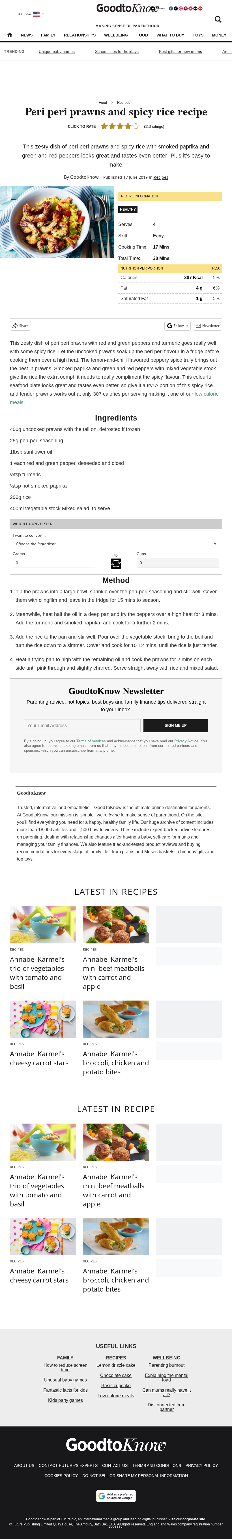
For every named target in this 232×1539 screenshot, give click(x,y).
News (27, 35)
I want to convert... (29, 535)
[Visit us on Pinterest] (186, 8)
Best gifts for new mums (180, 51)
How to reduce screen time (65, 1367)
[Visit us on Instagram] (180, 8)
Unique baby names (57, 51)
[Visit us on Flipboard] (190, 8)
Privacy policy (202, 1465)
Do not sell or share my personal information (135, 1475)
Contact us (115, 1465)
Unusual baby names (65, 1380)
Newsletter (211, 325)
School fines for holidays (117, 51)
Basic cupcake (116, 1385)
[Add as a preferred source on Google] (116, 1496)
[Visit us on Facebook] (171, 8)
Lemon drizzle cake (116, 1365)
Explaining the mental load (166, 1377)
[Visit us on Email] (195, 8)
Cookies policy (61, 1475)
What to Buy (170, 35)
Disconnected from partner (166, 1407)
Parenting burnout (166, 1365)
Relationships (80, 35)
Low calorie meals (116, 1395)
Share (24, 325)
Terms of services (91, 741)
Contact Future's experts (68, 1465)
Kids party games (65, 1400)
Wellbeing (116, 35)
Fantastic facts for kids (65, 1390)
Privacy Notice (186, 741)
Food (142, 35)
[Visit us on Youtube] (200, 8)
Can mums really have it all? (166, 1392)
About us (24, 1465)
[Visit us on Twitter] (176, 8)
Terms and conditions (156, 1465)
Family (48, 35)
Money (219, 35)
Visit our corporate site (186, 1519)
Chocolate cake (116, 1375)
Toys (198, 35)
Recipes (123, 102)
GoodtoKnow (84, 177)
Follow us (181, 325)
